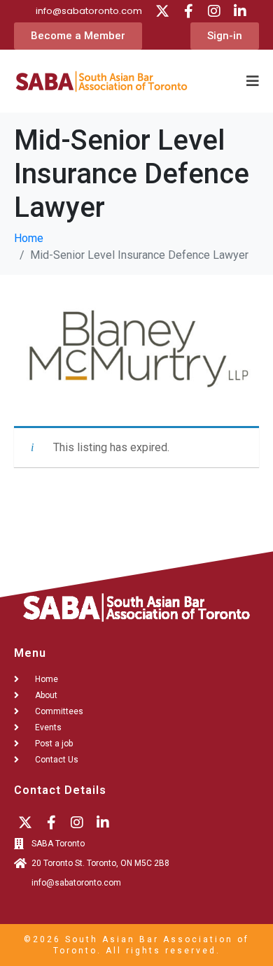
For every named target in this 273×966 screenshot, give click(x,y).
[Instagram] (214, 11)
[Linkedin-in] (240, 11)
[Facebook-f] (188, 11)
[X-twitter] (162, 11)
